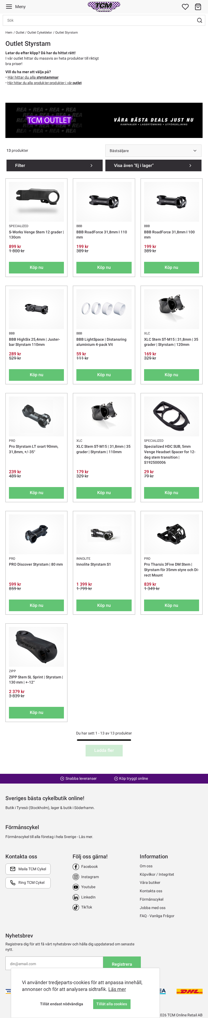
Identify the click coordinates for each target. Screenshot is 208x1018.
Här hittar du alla (33, 77)
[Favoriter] (185, 6)
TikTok (86, 907)
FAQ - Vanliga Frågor (157, 916)
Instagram (90, 877)
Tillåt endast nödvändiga (61, 1004)
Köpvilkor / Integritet (157, 874)
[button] (198, 6)
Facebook (89, 866)
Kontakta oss (151, 891)
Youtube (88, 887)
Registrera (122, 964)
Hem (8, 32)
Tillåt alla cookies (111, 1004)
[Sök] (199, 20)
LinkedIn (88, 897)
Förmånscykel (151, 899)
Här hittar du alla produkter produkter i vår (44, 83)
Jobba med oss (152, 908)
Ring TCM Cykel (31, 882)
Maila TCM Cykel (32, 869)
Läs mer (117, 989)
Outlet (19, 32)
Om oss (146, 866)
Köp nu (36, 267)
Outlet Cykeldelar (39, 32)
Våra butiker (150, 882)
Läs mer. (86, 837)
